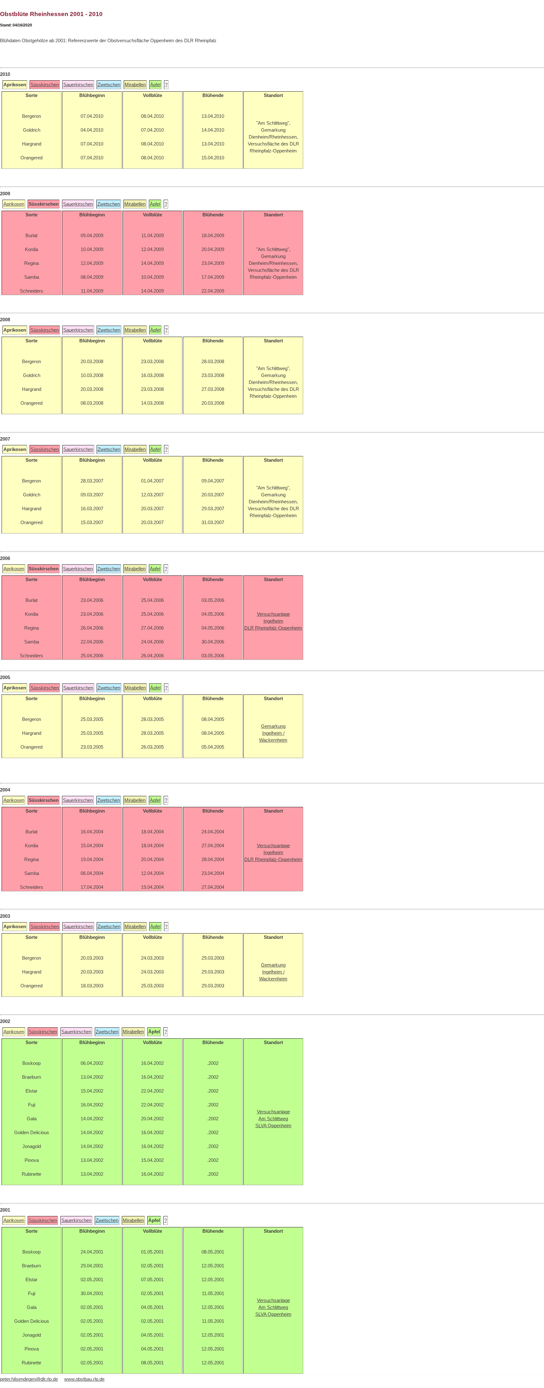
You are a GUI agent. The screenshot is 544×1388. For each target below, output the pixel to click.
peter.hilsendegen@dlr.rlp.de (29, 1379)
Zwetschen (109, 84)
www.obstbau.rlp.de (84, 1379)
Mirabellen (135, 84)
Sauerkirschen (78, 84)
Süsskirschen (45, 84)
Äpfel (155, 84)
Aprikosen (13, 204)
